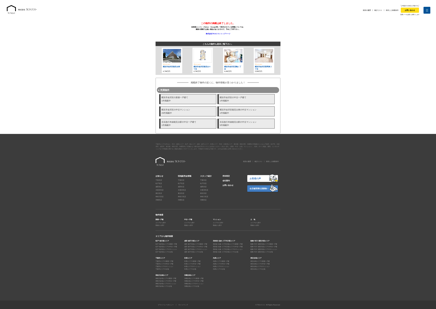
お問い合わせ (410, 10)
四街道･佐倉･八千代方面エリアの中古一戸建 (228, 246)
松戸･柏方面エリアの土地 (164, 252)
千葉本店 (159, 180)
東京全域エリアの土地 (257, 269)
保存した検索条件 (392, 10)
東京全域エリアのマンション (260, 266)
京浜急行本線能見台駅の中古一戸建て (178, 123)
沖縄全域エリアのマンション (193, 283)
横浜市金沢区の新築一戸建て (174, 99)
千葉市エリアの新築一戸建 (164, 261)
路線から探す (160, 225)
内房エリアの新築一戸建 (221, 261)
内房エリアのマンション (221, 266)
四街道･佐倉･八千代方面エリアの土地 (225, 252)
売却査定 (226, 176)
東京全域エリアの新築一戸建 (260, 261)
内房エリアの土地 (219, 269)
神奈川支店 (160, 196)
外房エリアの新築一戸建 (192, 261)
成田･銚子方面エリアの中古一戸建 (195, 246)
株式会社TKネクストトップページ (218, 34)
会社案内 (226, 181)
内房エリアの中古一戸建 (221, 264)
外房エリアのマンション (192, 266)
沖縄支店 (159, 200)
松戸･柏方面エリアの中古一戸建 (166, 246)
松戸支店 (159, 183)
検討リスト (378, 10)
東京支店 (159, 193)
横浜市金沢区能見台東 (171, 67)
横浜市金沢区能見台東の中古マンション (238, 111)
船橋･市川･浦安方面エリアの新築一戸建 (263, 244)
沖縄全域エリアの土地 (191, 286)
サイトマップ (183, 305)
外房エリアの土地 (190, 269)
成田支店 (159, 187)
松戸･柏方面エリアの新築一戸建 (166, 244)
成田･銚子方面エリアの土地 (193, 252)
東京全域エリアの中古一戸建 (260, 264)
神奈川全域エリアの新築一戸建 (166, 278)
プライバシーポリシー (166, 305)
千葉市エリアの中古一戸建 (164, 264)
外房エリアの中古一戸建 (192, 264)
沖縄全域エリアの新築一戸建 (193, 278)
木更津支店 (160, 190)
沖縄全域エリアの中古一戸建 (193, 281)
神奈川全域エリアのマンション (166, 283)
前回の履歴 (367, 10)
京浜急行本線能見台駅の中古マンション (238, 123)
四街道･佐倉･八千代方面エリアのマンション (228, 249)
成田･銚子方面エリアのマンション (195, 249)
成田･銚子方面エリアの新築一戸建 (195, 244)
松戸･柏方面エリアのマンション (166, 249)
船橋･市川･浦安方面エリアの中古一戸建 (263, 246)
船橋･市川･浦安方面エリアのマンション (263, 249)
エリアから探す (161, 223)
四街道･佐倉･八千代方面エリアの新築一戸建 (228, 244)
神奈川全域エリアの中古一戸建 (166, 281)
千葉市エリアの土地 (162, 269)
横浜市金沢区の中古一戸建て (233, 99)
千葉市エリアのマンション (164, 266)
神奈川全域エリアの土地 (164, 286)
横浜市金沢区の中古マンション (175, 111)
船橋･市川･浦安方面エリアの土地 (261, 252)
